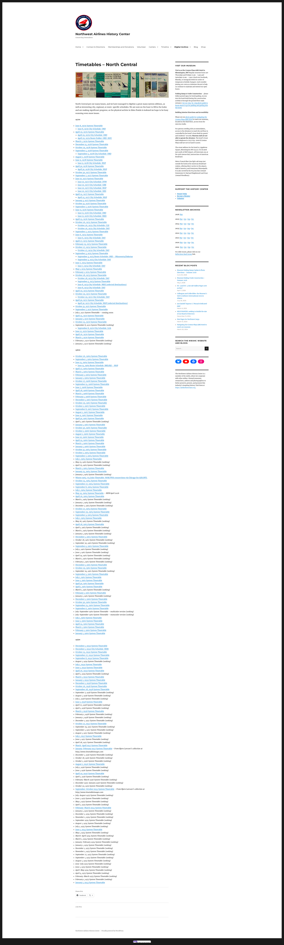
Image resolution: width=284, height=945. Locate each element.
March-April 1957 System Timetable (91, 745)
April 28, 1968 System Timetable (89, 390)
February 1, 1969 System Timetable (90, 375)
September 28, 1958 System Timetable (92, 689)
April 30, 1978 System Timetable (89, 166)
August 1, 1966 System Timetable (90, 434)
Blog (196, 47)
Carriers (152, 47)
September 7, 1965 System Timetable (91, 456)
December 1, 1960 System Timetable (91, 599)
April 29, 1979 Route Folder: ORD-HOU (95, 138)
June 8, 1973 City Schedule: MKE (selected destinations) (102, 284)
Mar (181, 214)
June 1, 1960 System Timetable (88, 621)
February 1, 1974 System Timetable (90, 272)
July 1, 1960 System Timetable (88, 618)
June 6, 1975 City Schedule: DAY (92, 238)
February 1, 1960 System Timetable (90, 630)
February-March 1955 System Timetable (93, 808)
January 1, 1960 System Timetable (90, 633)
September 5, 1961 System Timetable (91, 574)
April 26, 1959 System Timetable (89, 671)
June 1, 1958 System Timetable (88, 702)
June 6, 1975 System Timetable (89, 235)
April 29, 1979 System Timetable (89, 132)
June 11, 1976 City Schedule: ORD (92, 213)
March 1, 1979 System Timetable (89, 141)
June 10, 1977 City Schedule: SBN (92, 191)
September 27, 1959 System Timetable (92, 655)
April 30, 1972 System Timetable (89, 300)
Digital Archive (181, 47)
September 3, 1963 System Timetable (91, 515)
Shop (203, 47)
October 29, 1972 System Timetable (91, 294)
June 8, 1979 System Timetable (89, 126)
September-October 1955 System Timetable (94, 789)
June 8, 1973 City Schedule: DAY (91, 288)
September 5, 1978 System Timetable (91, 150)
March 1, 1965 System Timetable (89, 468)
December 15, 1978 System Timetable (91, 144)
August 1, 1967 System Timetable (90, 412)
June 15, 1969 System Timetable (89, 362)
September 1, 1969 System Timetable (91, 359)
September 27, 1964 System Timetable (92, 484)
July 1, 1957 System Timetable (88, 736)
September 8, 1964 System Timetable (91, 487)
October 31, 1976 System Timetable (90, 203)
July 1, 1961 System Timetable (88, 577)
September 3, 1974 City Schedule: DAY (94, 259)
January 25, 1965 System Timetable (91, 471)
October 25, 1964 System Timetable (91, 481)
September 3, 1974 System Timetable (91, 253)
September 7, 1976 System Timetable (91, 207)
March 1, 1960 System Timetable (89, 627)
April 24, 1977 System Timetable (89, 194)
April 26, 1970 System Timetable (89, 334)
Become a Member (183, 196)
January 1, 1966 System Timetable (90, 446)
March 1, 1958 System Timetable (89, 711)
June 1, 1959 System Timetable (88, 667)
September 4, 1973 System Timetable (94, 281)
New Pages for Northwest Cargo (188, 319)
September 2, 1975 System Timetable (91, 231)
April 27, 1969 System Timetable (89, 369)
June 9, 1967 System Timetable (89, 415)
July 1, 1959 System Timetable (88, 664)
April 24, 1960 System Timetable (89, 624)
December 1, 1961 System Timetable (91, 565)
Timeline (165, 47)
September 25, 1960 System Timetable (92, 605)
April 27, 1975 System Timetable (89, 241)
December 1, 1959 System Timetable (91, 646)
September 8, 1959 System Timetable (91, 658)
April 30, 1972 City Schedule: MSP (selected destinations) (103, 303)
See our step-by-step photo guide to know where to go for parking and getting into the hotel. (191, 105)
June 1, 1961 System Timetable (88, 580)
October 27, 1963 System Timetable (91, 509)
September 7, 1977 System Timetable (91, 175)
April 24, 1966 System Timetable (89, 440)
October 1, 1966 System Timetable (90, 431)
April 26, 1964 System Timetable (89, 496)
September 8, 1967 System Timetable (91, 409)
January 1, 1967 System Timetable (90, 425)
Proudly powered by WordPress (112, 931)
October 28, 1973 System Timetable (90, 275)
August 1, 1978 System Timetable (89, 157)
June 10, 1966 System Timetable (89, 437)
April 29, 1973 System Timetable (89, 291)
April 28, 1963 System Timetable (89, 524)
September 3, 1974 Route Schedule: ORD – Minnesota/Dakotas (105, 256)
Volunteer (141, 47)
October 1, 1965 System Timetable (90, 453)
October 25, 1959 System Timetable (91, 652)
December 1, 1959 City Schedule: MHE (92, 649)
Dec (192, 219)
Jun (185, 219)
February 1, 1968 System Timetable (90, 397)
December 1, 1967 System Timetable (91, 400)
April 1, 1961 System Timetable (88, 587)
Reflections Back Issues (183, 254)
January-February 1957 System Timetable (93, 748)
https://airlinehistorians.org (185, 388)
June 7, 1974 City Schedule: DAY (91, 266)
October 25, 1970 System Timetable (91, 322)
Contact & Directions (96, 47)
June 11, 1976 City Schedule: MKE (92, 216)
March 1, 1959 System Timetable (89, 677)
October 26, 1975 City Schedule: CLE (93, 225)
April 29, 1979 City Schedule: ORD (92, 135)
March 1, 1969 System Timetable (89, 372)
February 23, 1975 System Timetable (91, 244)
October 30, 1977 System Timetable (90, 172)
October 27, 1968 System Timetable (91, 381)
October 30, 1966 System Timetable (91, 428)
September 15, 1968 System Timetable (92, 384)
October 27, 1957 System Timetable (90, 724)
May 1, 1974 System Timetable (88, 269)
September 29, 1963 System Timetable (92, 512)
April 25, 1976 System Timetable (89, 219)
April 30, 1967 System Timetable (89, 418)
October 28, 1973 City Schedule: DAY (93, 278)
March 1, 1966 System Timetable (89, 443)
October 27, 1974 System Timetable (90, 247)
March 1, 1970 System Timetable (89, 337)
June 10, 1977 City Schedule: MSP (92, 188)
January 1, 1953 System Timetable (90, 882)
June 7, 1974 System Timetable (88, 263)
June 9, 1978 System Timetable (89, 160)
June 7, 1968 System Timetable (89, 387)
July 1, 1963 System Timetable (88, 518)
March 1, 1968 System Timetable (89, 393)
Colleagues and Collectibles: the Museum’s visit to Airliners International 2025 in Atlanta (192, 296)
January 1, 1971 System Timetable (90, 319)
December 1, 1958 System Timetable (91, 683)
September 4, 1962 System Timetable (91, 546)
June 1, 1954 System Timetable (88, 829)
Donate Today (182, 194)
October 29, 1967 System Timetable (91, 403)
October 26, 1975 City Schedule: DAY (94, 228)
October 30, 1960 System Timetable (91, 602)
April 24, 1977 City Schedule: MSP (92, 197)
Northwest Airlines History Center (102, 34)
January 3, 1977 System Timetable (90, 200)
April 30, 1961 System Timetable (89, 583)
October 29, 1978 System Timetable (91, 147)
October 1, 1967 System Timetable (90, 406)
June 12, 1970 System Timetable (89, 331)
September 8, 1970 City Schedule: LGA (94, 328)
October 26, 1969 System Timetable (91, 356)
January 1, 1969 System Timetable (90, 378)
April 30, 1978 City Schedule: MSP (92, 169)
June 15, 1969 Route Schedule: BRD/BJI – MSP (98, 365)
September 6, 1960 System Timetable (91, 608)
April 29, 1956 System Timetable (89, 773)
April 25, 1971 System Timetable (89, 316)
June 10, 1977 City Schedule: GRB (92, 185)
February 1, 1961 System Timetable (90, 593)
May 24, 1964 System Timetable (89, 493)
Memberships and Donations (121, 47)
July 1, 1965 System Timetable (88, 459)
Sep (188, 219)
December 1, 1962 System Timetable (91, 537)
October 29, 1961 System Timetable (91, 568)
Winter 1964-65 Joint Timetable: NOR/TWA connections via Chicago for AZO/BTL (111, 478)
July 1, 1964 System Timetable (88, 490)
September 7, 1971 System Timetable (91, 309)
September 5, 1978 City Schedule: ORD (94, 154)
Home (78, 47)
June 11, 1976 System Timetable (89, 210)
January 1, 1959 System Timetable (90, 680)
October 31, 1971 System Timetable (90, 306)
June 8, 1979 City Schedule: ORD (92, 129)
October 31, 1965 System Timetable (90, 449)
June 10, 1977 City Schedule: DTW (92, 182)
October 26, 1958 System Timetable (91, 686)
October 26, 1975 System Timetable (91, 222)
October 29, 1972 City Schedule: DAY (94, 297)
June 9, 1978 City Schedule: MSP (92, 163)
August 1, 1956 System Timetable (90, 764)
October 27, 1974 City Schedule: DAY (93, 250)
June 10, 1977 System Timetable (89, 179)
